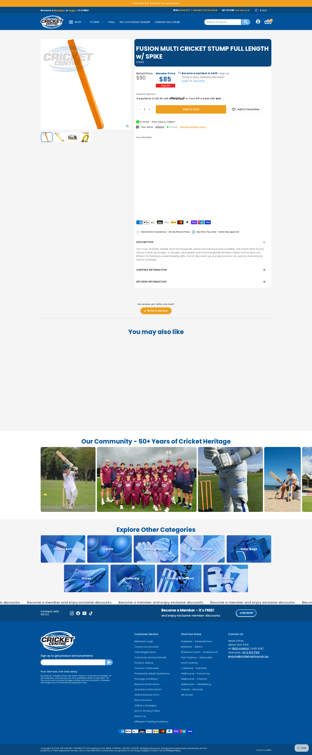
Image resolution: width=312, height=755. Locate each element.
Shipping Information (151, 270)
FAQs (112, 22)
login (72, 10)
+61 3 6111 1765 (250, 652)
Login (185, 80)
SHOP (78, 22)
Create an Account (146, 646)
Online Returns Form (147, 694)
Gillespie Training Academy (151, 721)
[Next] (152, 150)
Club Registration (145, 652)
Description (144, 242)
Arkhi (268, 750)
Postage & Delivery (146, 679)
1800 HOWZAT (241, 648)
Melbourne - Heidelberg (196, 684)
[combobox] (222, 22)
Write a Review (159, 311)
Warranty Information (148, 689)
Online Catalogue (145, 705)
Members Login (143, 641)
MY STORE (234, 10)
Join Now (199, 80)
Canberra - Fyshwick (194, 668)
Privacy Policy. (173, 750)
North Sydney (189, 662)
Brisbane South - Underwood (199, 652)
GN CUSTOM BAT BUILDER (135, 22)
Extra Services (143, 700)
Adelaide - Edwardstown (196, 641)
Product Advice (144, 662)
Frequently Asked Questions (151, 673)
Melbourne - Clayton (194, 679)
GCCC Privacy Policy (147, 710)
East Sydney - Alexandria (196, 657)
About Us (140, 716)
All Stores (187, 694)
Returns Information (151, 282)
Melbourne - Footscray (195, 673)
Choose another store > (193, 127)
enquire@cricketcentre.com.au (248, 656)
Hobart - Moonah (192, 689)
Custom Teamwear (146, 668)
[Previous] (139, 150)
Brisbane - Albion (191, 646)
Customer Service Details (150, 657)
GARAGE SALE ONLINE (167, 22)
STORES (94, 22)
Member (59, 10)
